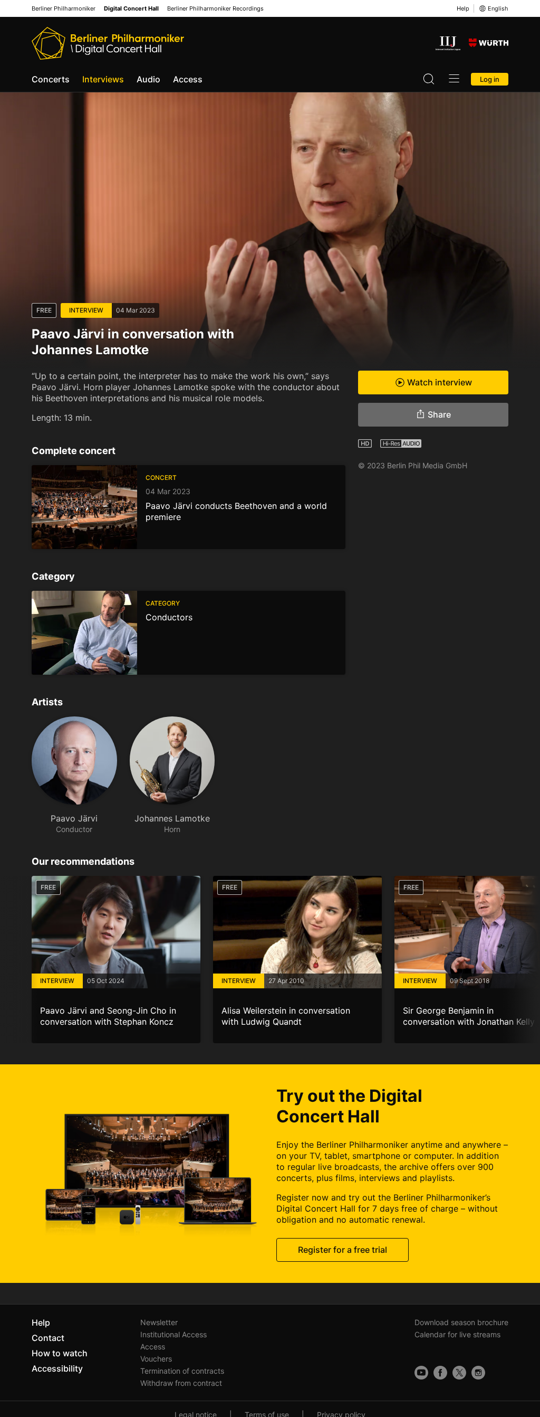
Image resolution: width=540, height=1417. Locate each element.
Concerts (51, 79)
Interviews (103, 79)
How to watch (60, 1353)
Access (187, 79)
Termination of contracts (182, 1370)
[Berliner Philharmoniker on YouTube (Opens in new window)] (421, 1373)
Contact (48, 1338)
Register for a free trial (342, 1249)
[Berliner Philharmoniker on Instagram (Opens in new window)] (478, 1373)
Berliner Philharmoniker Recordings (215, 8)
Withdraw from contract (181, 1382)
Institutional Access (173, 1334)
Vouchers (156, 1358)
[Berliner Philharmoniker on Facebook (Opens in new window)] (440, 1373)
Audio (148, 79)
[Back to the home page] (108, 43)
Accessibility (57, 1368)
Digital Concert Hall (131, 8)
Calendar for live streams (457, 1334)
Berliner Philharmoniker (63, 8)
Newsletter (159, 1322)
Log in (489, 79)
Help (463, 8)
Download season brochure (461, 1322)
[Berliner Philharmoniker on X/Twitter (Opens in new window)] (459, 1373)
